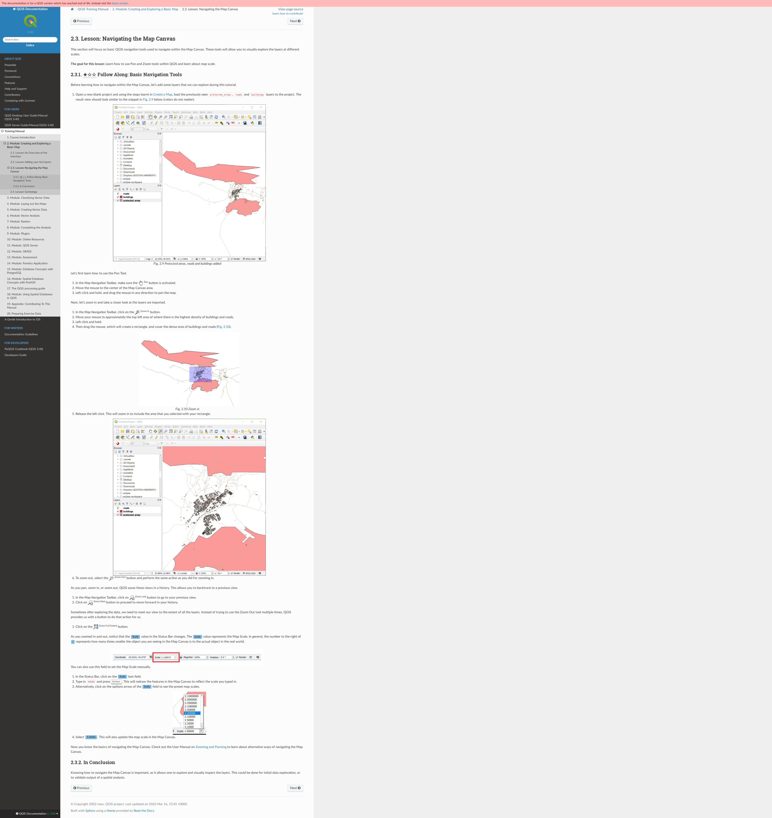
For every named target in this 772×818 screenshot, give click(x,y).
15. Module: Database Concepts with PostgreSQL (30, 271)
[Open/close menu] (2, 131)
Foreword (10, 70)
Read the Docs (144, 810)
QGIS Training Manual (93, 9)
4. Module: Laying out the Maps (26, 203)
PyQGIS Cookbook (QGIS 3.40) (24, 349)
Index (30, 45)
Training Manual (15, 131)
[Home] (72, 9)
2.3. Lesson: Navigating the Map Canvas (29, 170)
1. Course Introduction (21, 137)
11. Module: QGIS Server (22, 245)
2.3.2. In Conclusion (24, 186)
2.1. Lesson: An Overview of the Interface (28, 155)
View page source (290, 9)
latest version (120, 3)
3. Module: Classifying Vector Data (28, 197)
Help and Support (16, 88)
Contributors (12, 94)
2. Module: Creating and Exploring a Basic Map (29, 145)
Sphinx (90, 810)
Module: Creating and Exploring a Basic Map (145, 9)
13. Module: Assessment (22, 257)
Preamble (10, 65)
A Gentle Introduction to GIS (22, 319)
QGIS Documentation (32, 9)
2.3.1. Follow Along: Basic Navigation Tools (30, 179)
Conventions (12, 76)
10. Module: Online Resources (25, 239)
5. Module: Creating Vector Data (27, 209)
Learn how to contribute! (287, 13)
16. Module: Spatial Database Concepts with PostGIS (25, 280)
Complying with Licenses (20, 100)
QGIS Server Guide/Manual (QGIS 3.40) (29, 125)
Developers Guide (16, 355)
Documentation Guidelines (21, 334)
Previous (82, 21)
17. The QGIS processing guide (26, 288)
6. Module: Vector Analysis (23, 215)
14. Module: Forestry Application (27, 263)
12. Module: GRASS (19, 251)
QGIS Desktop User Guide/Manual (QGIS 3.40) (26, 117)
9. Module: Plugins (18, 233)
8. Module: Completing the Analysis (29, 227)
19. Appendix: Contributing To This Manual (28, 306)
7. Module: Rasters (18, 221)
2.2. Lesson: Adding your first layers (30, 162)
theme (111, 810)
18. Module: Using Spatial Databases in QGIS (29, 296)
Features (10, 82)
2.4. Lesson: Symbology (23, 192)
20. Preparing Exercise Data (24, 313)
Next (294, 21)
